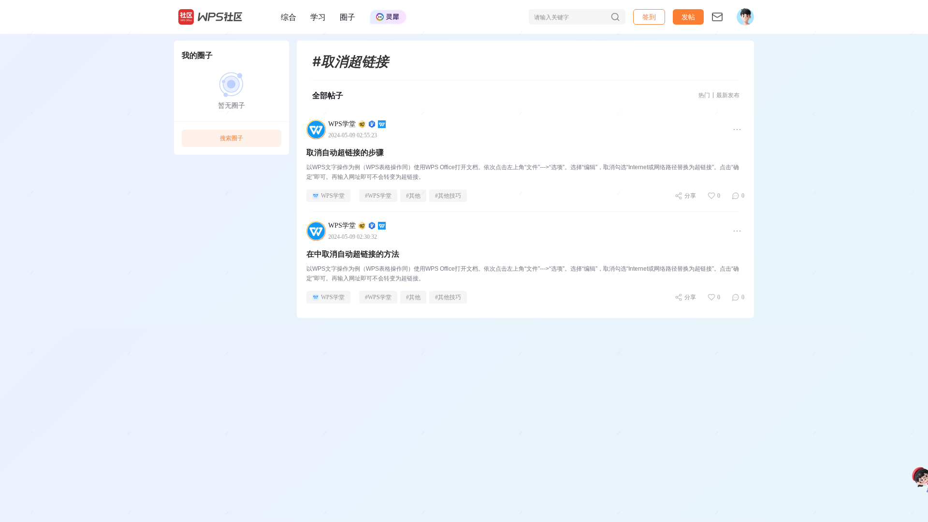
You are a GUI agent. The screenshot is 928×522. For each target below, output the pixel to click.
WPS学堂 (333, 195)
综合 (288, 17)
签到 (649, 17)
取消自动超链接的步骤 (345, 152)
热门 (704, 95)
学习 (318, 17)
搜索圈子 (231, 138)
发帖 (688, 17)
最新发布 (728, 95)
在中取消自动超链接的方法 (352, 254)
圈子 (347, 17)
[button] (688, 17)
